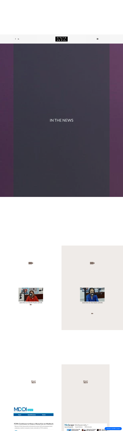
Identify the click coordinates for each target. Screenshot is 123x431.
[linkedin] (18, 39)
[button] (97, 39)
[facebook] (15, 39)
